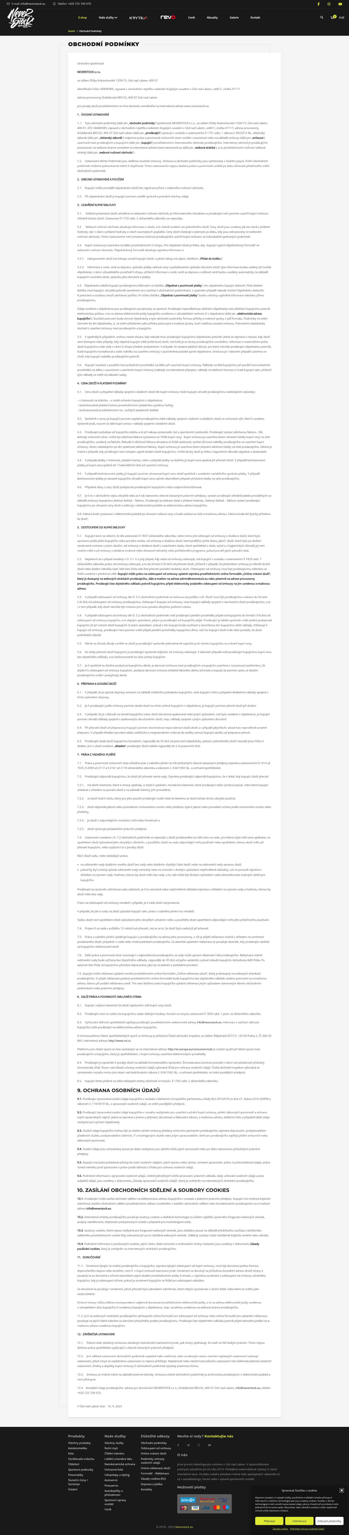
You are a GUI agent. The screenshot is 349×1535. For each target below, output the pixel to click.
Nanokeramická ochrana (120, 1464)
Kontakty (146, 1489)
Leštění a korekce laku (118, 1459)
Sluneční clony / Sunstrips (78, 1482)
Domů (71, 31)
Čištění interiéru (114, 1453)
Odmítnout (299, 1521)
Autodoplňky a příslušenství (114, 1492)
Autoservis (111, 1480)
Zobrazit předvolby (329, 1521)
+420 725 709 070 (79, 3)
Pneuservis (111, 1485)
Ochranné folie (114, 1469)
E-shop (82, 17)
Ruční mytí (111, 1448)
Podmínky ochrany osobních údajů (307, 1528)
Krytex (139, 17)
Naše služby (106, 17)
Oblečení (73, 1464)
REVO (168, 17)
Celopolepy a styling (117, 1475)
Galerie (234, 17)
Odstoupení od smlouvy (156, 1448)
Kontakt (255, 17)
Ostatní (72, 1489)
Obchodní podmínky (154, 1443)
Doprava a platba (151, 1484)
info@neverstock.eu (33, 3)
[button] (342, 1490)
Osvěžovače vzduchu (81, 1459)
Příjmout (269, 1521)
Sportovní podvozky (80, 1469)
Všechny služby (114, 1443)
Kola (71, 1453)
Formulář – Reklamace (155, 1473)
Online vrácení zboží (153, 1453)
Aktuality (212, 17)
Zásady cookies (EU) (153, 1478)
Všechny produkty (79, 1443)
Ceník (191, 17)
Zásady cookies (280, 1528)
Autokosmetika (77, 1448)
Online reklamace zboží (155, 1468)
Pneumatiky (75, 1475)
